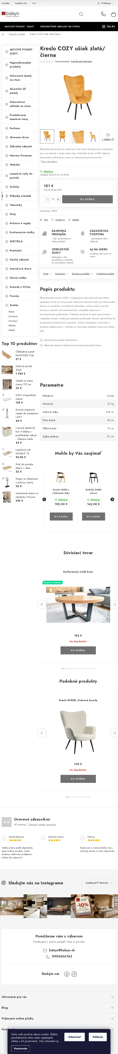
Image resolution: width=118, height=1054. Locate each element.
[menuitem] (19, 26)
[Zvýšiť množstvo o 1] (58, 199)
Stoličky (14, 187)
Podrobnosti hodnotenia (81, 61)
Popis (45, 273)
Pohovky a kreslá (20, 196)
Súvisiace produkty (81, 273)
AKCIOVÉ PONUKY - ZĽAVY (22, 51)
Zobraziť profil (97, 883)
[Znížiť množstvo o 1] (48, 199)
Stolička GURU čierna (94, 491)
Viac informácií (49, 161)
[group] (61, 499)
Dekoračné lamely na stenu (21, 78)
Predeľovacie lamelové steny (19, 117)
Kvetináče (16, 250)
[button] (61, 512)
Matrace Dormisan (21, 155)
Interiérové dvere (20, 269)
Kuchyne (15, 128)
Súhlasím (98, 1037)
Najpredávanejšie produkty (20, 64)
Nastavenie (20, 1048)
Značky (14, 305)
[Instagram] (74, 974)
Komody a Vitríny (20, 287)
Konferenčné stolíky (22, 232)
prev (42, 604)
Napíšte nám (21, 3)
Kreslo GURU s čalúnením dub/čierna (61, 491)
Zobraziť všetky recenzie (42, 824)
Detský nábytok (19, 259)
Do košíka (87, 199)
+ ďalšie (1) (108, 139)
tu (58, 1041)
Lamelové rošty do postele (21, 176)
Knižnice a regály (20, 223)
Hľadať (81, 14)
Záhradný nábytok (21, 146)
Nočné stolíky (18, 278)
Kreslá (110, 395)
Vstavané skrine (19, 137)
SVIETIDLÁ (16, 241)
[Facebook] (66, 974)
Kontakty (6, 3)
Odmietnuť (74, 1037)
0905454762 (103, 14)
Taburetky (16, 205)
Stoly (13, 214)
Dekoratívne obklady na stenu (20, 104)
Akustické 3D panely (18, 91)
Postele (14, 296)
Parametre (60, 273)
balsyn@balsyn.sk (62, 950)
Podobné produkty (105, 273)
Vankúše (15, 164)
